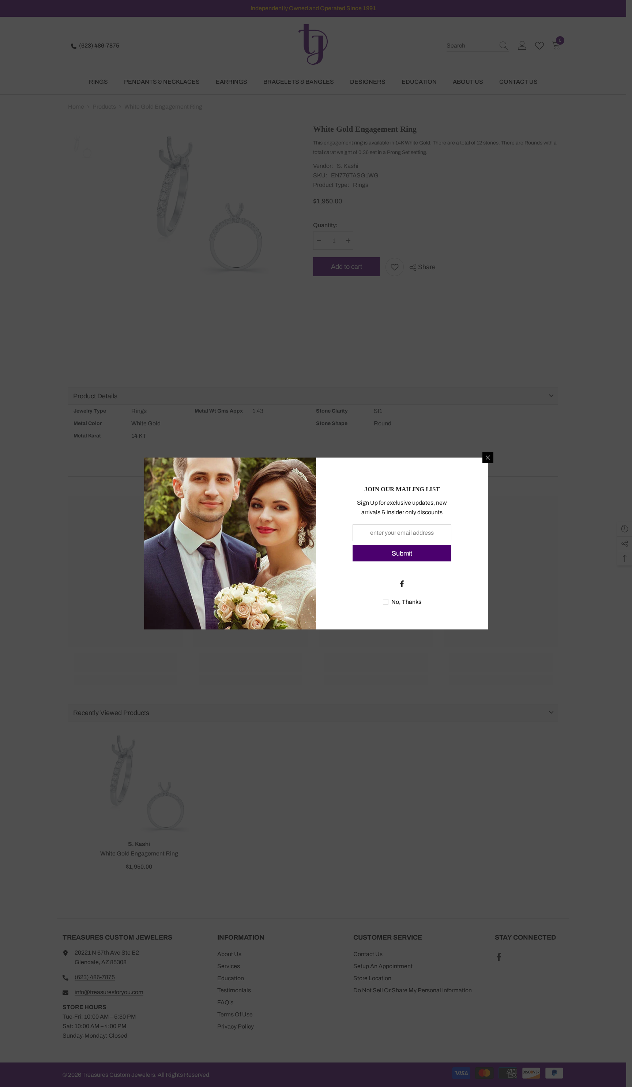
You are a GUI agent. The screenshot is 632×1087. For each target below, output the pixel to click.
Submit (402, 553)
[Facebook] (402, 583)
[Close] (487, 457)
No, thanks (406, 602)
